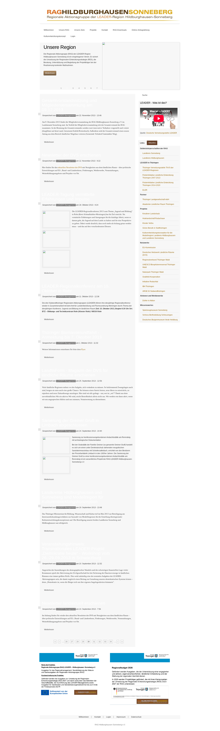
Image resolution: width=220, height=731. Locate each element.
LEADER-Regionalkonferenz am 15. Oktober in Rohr (76, 288)
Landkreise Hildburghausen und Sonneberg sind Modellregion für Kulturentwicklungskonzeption (72, 497)
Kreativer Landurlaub (151, 214)
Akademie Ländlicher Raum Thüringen (158, 204)
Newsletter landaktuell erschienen (73, 603)
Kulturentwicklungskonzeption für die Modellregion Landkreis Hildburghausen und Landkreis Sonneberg (158, 235)
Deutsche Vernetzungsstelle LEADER (161, 133)
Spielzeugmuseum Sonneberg (154, 310)
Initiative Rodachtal (150, 282)
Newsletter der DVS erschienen (71, 155)
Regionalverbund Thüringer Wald (156, 260)
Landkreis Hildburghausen (153, 158)
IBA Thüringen (148, 286)
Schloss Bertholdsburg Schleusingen (157, 315)
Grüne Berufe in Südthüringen (154, 228)
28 (77, 642)
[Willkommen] (109, 23)
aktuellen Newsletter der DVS (70, 167)
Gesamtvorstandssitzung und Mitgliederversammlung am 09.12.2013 (69, 105)
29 (83, 642)
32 (100, 642)
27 (72, 642)
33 (105, 642)
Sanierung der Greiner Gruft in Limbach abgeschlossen (70, 422)
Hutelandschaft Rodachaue (153, 218)
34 (111, 642)
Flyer (83, 349)
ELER (144, 190)
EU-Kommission (149, 248)
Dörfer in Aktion (148, 301)
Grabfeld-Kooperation (151, 277)
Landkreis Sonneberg (151, 153)
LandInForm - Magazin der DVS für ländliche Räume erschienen (75, 372)
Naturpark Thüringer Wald (153, 272)
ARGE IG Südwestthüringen (153, 291)
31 (94, 642)
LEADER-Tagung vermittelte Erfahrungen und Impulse (68, 196)
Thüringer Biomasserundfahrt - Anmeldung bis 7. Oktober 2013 (72, 334)
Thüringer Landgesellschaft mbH (155, 199)
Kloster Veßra (147, 223)
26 (66, 642)
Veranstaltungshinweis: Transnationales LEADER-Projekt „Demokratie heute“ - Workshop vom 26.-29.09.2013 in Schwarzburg (76, 551)
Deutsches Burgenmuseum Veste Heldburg (160, 320)
